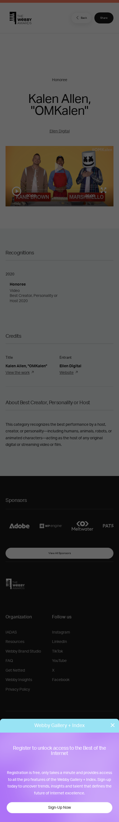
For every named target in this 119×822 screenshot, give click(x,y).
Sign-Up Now (59, 808)
